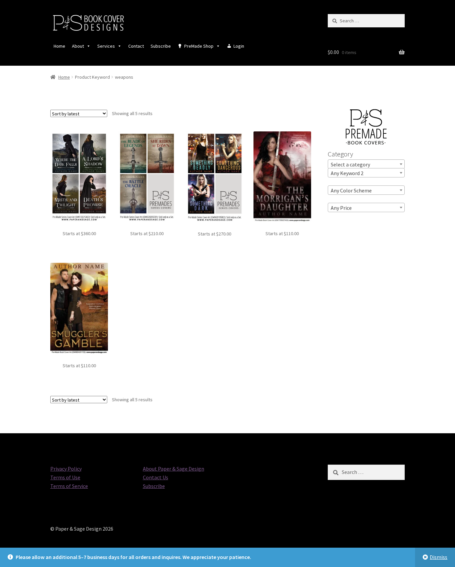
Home (59, 46)
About (78, 46)
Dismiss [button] (438, 557)
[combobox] (366, 164)
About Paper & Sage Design (173, 468)
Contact (136, 46)
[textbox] (366, 164)
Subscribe (161, 46)
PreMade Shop (199, 46)
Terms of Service (69, 486)
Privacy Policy (66, 468)
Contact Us (155, 477)
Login (238, 46)
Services (106, 46)
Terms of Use (65, 477)
